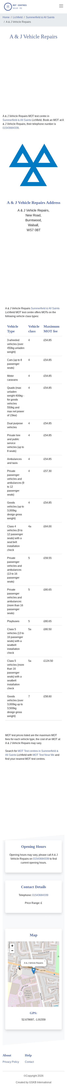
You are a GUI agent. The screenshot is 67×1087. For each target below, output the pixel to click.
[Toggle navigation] (61, 6)
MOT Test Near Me (43, 754)
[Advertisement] (33, 76)
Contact (29, 1061)
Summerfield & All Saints (40, 17)
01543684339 (11, 127)
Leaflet (55, 1005)
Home (6, 17)
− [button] (12, 951)
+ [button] (12, 946)
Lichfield (18, 17)
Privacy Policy (11, 1061)
